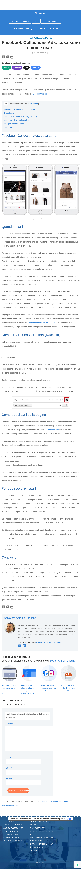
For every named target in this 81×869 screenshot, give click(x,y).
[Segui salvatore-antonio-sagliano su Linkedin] (24, 646)
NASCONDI (33, 103)
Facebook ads (53, 430)
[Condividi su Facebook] (3, 58)
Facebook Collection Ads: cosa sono (19, 109)
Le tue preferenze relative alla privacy (49, 819)
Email (9, 768)
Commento (10, 723)
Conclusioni (9, 127)
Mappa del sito (64, 860)
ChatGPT (6, 67)
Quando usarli (10, 113)
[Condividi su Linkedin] (12, 58)
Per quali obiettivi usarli (14, 124)
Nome (9, 757)
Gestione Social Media (13, 841)
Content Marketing (51, 21)
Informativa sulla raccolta (20, 819)
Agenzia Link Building (12, 825)
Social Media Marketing (22, 28)
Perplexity (17, 67)
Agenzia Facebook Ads (13, 828)
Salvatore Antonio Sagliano (20, 617)
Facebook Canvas (39, 94)
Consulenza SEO (10, 822)
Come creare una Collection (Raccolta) (20, 117)
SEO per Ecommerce (20, 21)
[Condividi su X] (7, 58)
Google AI (35, 67)
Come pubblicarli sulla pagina (16, 120)
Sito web (9, 778)
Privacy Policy (74, 860)
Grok (26, 67)
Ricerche (54, 28)
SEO (36, 21)
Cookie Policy (40, 862)
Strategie (41, 28)
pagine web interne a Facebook (42, 323)
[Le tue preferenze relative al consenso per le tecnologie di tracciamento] (77, 865)
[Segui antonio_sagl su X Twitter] (19, 646)
